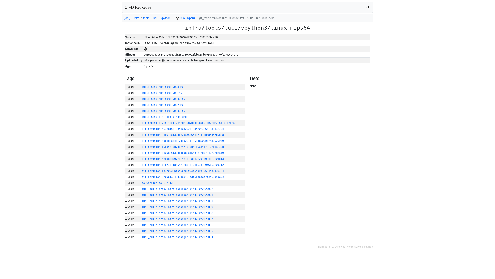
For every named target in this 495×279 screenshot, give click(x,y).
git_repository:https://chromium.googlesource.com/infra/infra (188, 122)
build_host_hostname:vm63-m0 (162, 86)
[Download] (145, 49)
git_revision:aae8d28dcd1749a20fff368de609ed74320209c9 (183, 140)
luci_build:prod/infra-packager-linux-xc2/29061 (177, 194)
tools (146, 18)
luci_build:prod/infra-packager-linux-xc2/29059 (177, 206)
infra (136, 18)
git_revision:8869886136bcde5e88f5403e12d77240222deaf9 (183, 152)
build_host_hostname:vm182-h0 (163, 110)
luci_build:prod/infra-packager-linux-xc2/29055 (177, 230)
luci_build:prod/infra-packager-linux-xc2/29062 (177, 188)
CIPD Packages (138, 7)
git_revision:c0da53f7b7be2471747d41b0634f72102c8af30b (183, 146)
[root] (127, 18)
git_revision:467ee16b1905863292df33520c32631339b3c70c (183, 128)
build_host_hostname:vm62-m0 (162, 104)
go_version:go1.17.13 (157, 182)
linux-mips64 (187, 18)
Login (367, 7)
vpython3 (166, 18)
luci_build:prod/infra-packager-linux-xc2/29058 (177, 212)
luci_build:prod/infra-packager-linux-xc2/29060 (177, 200)
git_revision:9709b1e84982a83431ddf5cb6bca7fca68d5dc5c (183, 176)
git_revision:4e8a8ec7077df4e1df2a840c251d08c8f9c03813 (183, 158)
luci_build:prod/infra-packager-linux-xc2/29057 (177, 218)
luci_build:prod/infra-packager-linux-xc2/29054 (177, 237)
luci (155, 18)
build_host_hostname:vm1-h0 (162, 92)
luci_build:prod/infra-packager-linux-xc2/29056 (177, 224)
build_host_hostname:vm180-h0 (163, 98)
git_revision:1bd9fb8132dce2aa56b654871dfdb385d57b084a (183, 134)
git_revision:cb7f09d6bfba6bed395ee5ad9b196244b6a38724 (183, 170)
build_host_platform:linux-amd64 (166, 116)
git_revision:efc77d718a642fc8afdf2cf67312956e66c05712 (183, 164)
